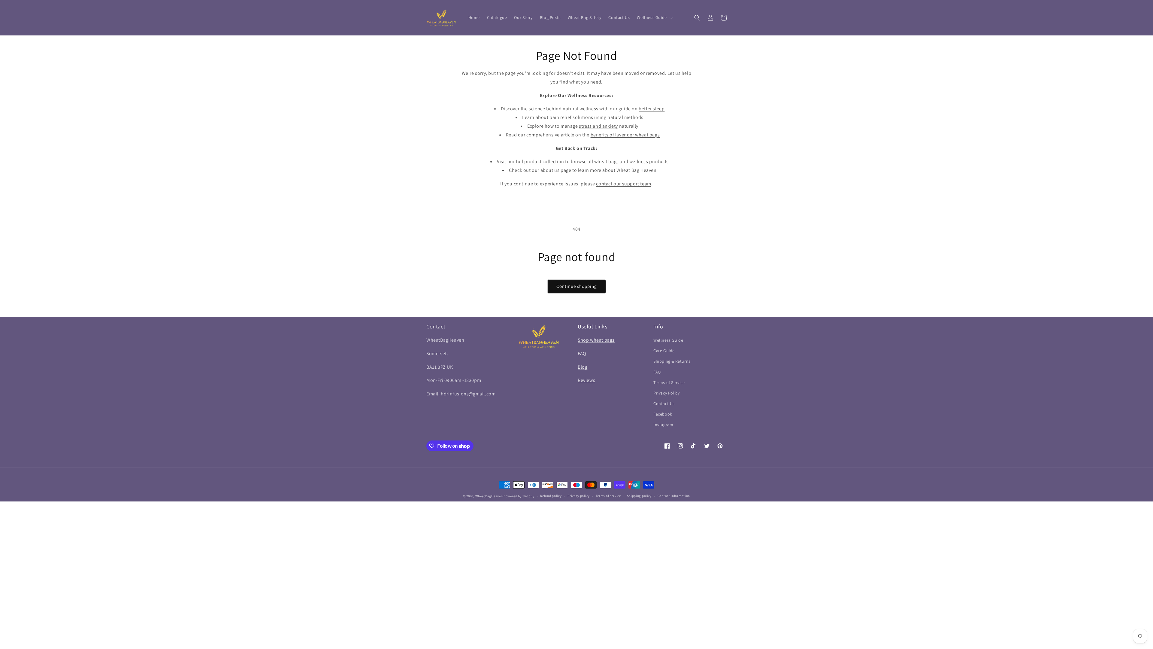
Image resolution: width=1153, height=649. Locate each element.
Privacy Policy (666, 393)
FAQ (582, 353)
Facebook (662, 414)
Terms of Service (669, 382)
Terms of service (608, 496)
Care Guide (664, 350)
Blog (582, 367)
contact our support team (623, 184)
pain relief (560, 117)
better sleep (651, 108)
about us (550, 170)
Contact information (674, 496)
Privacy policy (578, 496)
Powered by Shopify (519, 496)
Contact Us (664, 403)
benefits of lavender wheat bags (625, 135)
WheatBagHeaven (489, 496)
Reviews (586, 380)
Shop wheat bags (596, 340)
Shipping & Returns (672, 361)
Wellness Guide (668, 340)
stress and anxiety (598, 126)
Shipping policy (639, 496)
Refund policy (550, 496)
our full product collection (535, 161)
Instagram (663, 424)
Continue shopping (576, 286)
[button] (654, 17)
